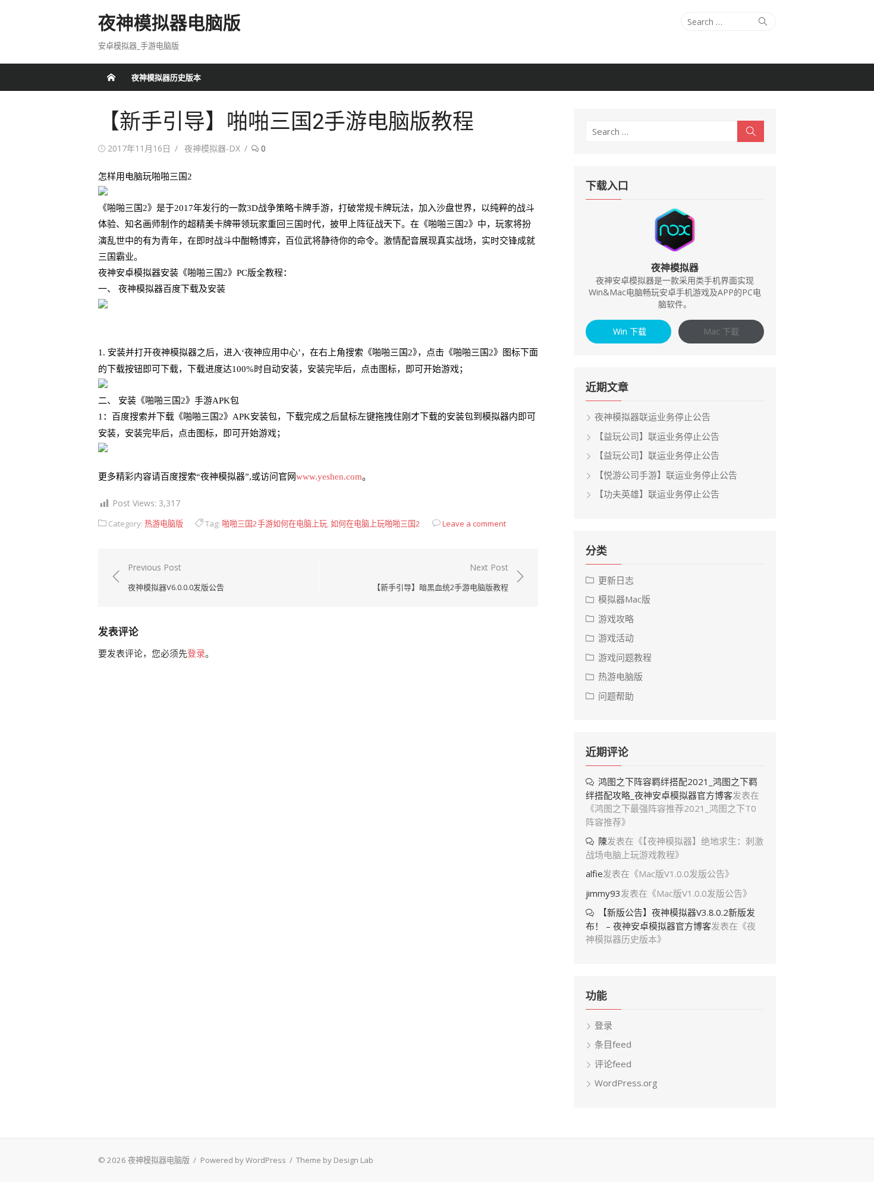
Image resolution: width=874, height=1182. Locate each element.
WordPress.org (626, 1083)
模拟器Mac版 (624, 599)
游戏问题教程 (625, 657)
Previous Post (176, 577)
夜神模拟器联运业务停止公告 (652, 417)
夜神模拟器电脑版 (169, 22)
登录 (196, 653)
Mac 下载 (721, 331)
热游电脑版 (163, 523)
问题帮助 (616, 696)
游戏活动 (616, 638)
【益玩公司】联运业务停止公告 (657, 436)
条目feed (613, 1044)
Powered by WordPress (243, 1160)
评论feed (613, 1064)
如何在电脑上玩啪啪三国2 (375, 523)
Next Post (440, 577)
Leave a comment (474, 523)
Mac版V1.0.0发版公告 (682, 874)
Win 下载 (628, 331)
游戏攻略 (616, 619)
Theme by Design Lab (334, 1160)
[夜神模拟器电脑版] (111, 77)
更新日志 (616, 580)
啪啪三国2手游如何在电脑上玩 (274, 523)
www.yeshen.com (329, 476)
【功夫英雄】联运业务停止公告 (657, 494)
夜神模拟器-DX (212, 148)
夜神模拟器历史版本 (166, 77)
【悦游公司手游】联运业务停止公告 (666, 475)
